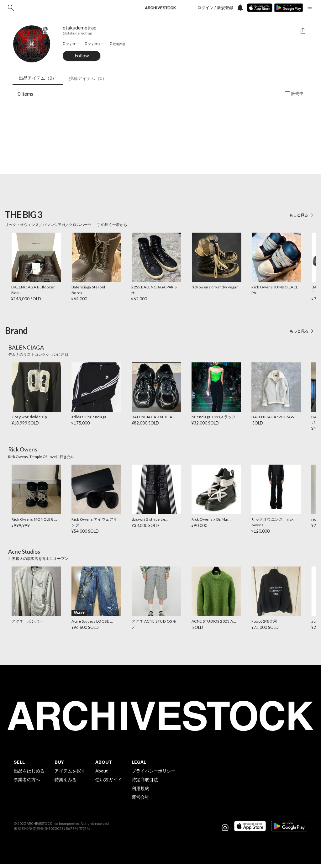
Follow (82, 55)
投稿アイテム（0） (88, 78)
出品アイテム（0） (37, 78)
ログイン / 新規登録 (215, 8)
